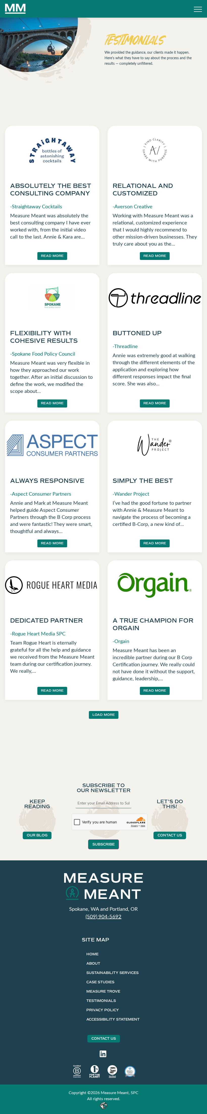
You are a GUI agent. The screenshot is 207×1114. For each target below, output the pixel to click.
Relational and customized (143, 189)
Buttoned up (137, 333)
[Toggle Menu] (198, 10)
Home (92, 954)
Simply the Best (143, 481)
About (93, 963)
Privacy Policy (102, 1010)
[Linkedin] (103, 1054)
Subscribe (103, 844)
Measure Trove (103, 991)
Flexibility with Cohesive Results (44, 337)
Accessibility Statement (113, 1019)
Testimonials (101, 1001)
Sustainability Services (112, 973)
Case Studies (100, 982)
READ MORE (52, 256)
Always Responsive (47, 481)
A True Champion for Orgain (153, 624)
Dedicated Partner (46, 620)
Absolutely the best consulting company (50, 189)
